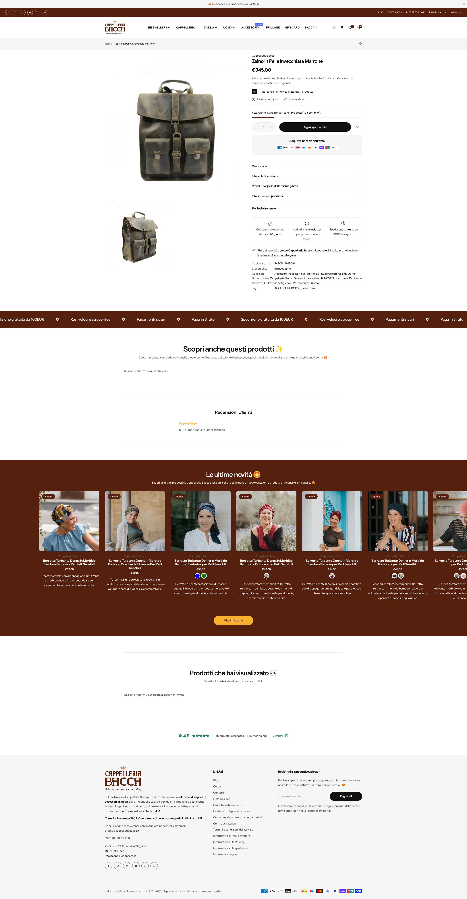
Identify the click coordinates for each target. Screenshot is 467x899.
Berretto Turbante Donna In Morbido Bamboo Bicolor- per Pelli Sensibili (332, 562)
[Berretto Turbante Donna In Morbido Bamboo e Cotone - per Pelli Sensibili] (266, 521)
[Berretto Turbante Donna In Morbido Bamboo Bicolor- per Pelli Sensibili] (332, 521)
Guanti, (319, 278)
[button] (179, 608)
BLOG (380, 12)
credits (217, 891)
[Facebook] (8, 12)
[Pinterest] (37, 12)
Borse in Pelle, (261, 278)
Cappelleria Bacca (263, 55)
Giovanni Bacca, (304, 278)
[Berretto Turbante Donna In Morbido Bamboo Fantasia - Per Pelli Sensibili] (69, 521)
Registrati (346, 796)
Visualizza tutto (233, 620)
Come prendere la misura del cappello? (237, 817)
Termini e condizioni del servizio (233, 829)
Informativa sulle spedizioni (230, 848)
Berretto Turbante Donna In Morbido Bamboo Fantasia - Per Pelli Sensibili (69, 562)
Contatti (218, 792)
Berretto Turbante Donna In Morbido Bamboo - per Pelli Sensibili (397, 562)
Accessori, (281, 273)
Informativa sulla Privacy (228, 842)
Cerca (217, 786)
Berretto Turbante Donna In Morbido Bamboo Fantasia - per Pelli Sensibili (200, 562)
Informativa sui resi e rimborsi (232, 835)
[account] (342, 28)
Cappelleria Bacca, (282, 278)
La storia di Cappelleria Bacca (231, 811)
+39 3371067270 (115, 851)
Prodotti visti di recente (228, 805)
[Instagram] (15, 12)
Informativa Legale (225, 854)
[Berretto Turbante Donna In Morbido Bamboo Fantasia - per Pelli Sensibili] (201, 521)
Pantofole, (342, 278)
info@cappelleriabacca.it (120, 856)
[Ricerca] (334, 28)
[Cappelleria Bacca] (115, 27)
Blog (216, 780)
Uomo (315, 283)
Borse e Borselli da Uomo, (340, 273)
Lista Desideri (221, 799)
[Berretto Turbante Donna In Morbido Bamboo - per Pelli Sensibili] (398, 521)
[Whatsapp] (44, 12)
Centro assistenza (224, 823)
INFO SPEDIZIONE (415, 12)
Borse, (320, 273)
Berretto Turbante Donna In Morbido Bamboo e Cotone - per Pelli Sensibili (266, 562)
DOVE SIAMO (395, 12)
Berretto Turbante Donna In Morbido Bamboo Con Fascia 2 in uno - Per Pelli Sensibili (135, 564)
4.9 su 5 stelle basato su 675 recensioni (241, 736)
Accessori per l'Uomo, (302, 273)
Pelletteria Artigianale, (278, 283)
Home (108, 43)
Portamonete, (302, 283)
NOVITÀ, (330, 278)
